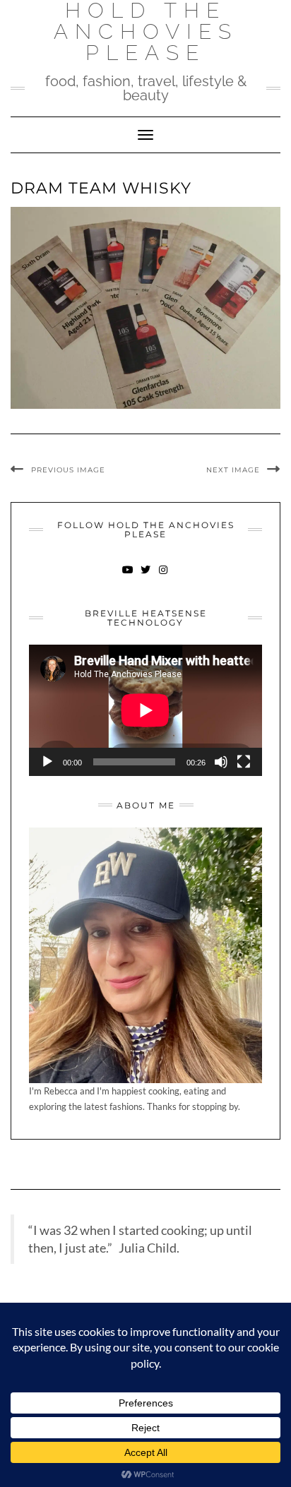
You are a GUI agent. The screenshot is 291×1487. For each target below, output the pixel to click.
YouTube (128, 576)
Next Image (233, 469)
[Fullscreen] (244, 762)
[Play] (47, 762)
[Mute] (221, 762)
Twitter (146, 576)
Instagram (163, 576)
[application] (145, 710)
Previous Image (68, 469)
